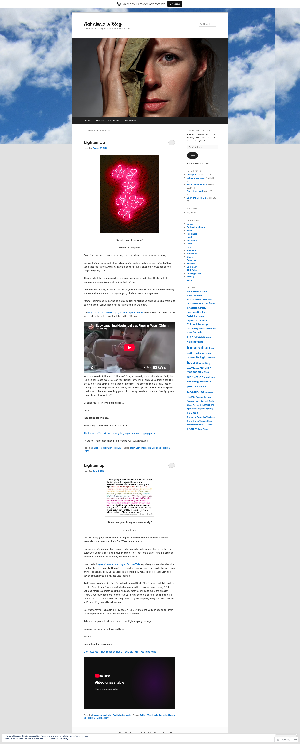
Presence (209, 392)
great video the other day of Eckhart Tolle (119, 564)
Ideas (200, 341)
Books (190, 223)
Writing (190, 276)
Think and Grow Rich (197, 184)
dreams (202, 320)
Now (213, 377)
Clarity (202, 308)
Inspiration (107, 447)
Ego (206, 324)
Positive (201, 386)
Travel (204, 425)
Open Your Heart (195, 190)
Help (189, 341)
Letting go (191, 357)
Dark (203, 316)
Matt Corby (205, 367)
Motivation (192, 253)
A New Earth (206, 299)
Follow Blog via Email (198, 131)
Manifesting (203, 363)
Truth (190, 429)
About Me (99, 120)
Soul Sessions (207, 404)
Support (201, 408)
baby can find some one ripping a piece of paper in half (115, 312)
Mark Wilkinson (193, 368)
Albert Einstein (195, 295)
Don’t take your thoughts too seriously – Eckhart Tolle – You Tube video (120, 651)
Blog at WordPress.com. (129, 733)
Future (189, 332)
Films (189, 230)
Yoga (189, 279)
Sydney (209, 408)
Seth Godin (209, 401)
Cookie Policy (62, 738)
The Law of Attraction (196, 417)
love (191, 362)
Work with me (130, 120)
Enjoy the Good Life (196, 197)
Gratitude (197, 332)
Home (87, 120)
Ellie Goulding (192, 328)
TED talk (192, 412)
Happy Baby (135, 447)
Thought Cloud (205, 421)
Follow (192, 155)
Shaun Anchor (193, 404)
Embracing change (196, 227)
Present (191, 397)
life (197, 357)
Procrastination (203, 396)
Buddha (205, 303)
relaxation (199, 401)
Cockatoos (192, 312)
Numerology (193, 381)
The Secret (211, 417)
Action (203, 291)
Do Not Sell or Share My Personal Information (161, 733)
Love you (191, 174)
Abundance (193, 291)
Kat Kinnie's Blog (102, 24)
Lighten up (156, 447)
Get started (175, 4)
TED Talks (192, 269)
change (192, 307)
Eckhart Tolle (146, 715)
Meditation (192, 250)
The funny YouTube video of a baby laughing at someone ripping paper (119, 433)
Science (191, 263)
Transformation (194, 424)
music (207, 377)
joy (212, 348)
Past (209, 382)
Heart (189, 237)
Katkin (190, 353)
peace (191, 385)
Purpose (190, 401)
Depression (192, 320)
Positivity (117, 447)
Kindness (199, 353)
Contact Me (113, 120)
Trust (210, 424)
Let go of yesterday (196, 177)
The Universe (193, 421)
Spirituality (127, 715)
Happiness (97, 447)
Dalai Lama (194, 316)
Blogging (191, 303)
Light (165, 715)
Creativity (202, 312)
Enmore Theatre (205, 328)
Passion (203, 381)
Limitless (211, 357)
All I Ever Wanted (194, 299)
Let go (208, 353)
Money (205, 372)
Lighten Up (94, 142)
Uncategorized (194, 273)
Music (190, 256)
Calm (212, 303)
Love (189, 247)
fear (214, 328)
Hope (195, 341)
